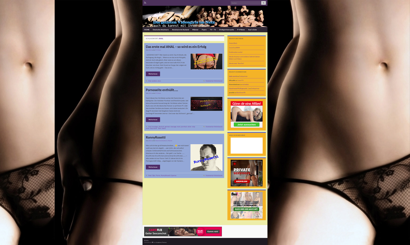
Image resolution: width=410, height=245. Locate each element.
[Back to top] (405, 240)
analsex (154, 81)
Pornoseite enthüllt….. (162, 90)
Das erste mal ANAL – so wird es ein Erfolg (176, 47)
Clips (153, 175)
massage (173, 127)
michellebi (245, 84)
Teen (159, 128)
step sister (153, 128)
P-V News (241, 30)
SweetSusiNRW (234, 48)
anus (159, 81)
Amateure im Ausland (180, 30)
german (167, 127)
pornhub (184, 127)
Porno (158, 175)
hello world (233, 76)
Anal (149, 81)
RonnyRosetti (156, 137)
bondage (155, 127)
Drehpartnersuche (226, 30)
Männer (195, 30)
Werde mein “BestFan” (236, 63)
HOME (146, 30)
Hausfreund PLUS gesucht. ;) (239, 88)
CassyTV (240, 80)
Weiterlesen (153, 74)
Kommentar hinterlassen (214, 81)
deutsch (161, 127)
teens (164, 128)
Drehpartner (243, 76)
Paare (204, 30)
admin (150, 50)
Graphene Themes (161, 242)
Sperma (173, 175)
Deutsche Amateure (161, 30)
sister (189, 127)
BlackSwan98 (240, 92)
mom (178, 127)
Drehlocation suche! (236, 52)
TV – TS (213, 30)
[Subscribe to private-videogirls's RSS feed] (145, 2)
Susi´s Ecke (252, 30)
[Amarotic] (247, 114)
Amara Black (233, 43)
